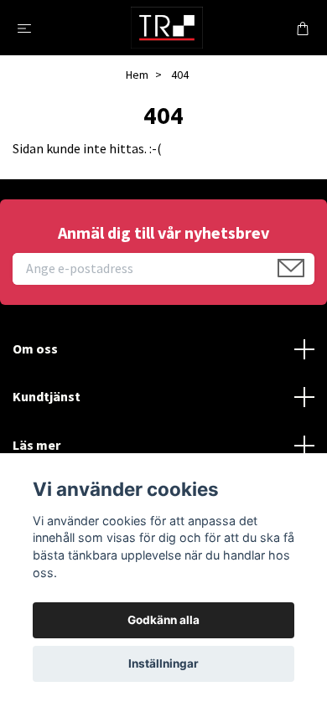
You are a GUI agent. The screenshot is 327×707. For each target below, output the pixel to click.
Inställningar (163, 663)
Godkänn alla (163, 620)
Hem (137, 74)
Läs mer (36, 444)
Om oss (35, 348)
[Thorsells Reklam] (167, 27)
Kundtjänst (46, 396)
